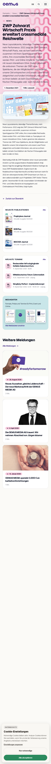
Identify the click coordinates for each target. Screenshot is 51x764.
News (14, 13)
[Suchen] (39, 4)
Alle (44, 210)
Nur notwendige (25, 751)
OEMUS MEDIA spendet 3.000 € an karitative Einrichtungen (22, 479)
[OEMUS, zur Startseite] (10, 4)
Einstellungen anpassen (13, 744)
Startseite (6, 13)
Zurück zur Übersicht (14, 198)
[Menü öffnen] (45, 4)
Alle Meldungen (9, 346)
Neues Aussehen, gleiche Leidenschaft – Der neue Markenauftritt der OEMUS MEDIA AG (25, 386)
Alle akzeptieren (25, 758)
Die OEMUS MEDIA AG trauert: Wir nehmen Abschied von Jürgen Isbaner (23, 434)
